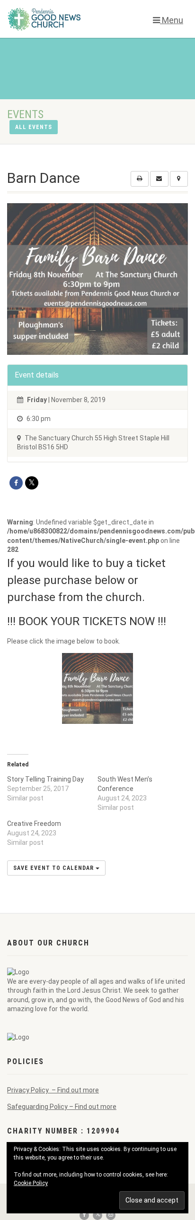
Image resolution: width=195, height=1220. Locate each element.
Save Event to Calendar (54, 868)
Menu (171, 20)
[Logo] (65, 19)
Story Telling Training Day (45, 779)
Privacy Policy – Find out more (53, 1090)
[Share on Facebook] (16, 483)
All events (33, 127)
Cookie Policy (31, 1183)
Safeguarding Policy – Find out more (61, 1106)
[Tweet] (31, 483)
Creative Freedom (34, 823)
